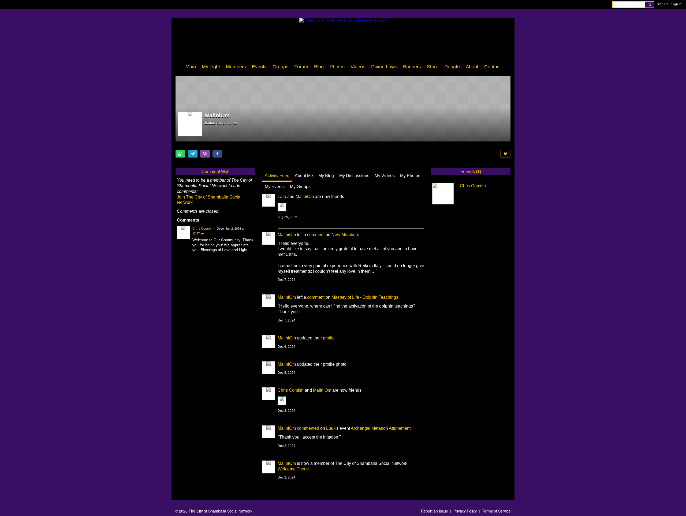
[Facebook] (217, 154)
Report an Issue (434, 511)
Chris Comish (291, 390)
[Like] (505, 154)
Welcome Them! (293, 469)
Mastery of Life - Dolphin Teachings (364, 297)
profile (329, 338)
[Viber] (205, 154)
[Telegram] (192, 154)
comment (316, 234)
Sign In (676, 4)
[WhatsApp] (180, 154)
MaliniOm (305, 196)
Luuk (330, 428)
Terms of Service (496, 511)
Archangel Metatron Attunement (381, 428)
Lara (282, 196)
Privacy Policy (465, 511)
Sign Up (663, 4)
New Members (345, 234)
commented (308, 428)
